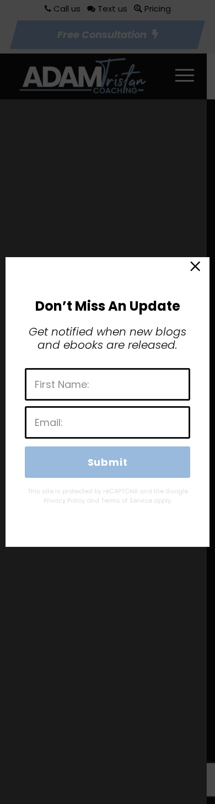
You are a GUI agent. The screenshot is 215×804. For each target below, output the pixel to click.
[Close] (194, 269)
